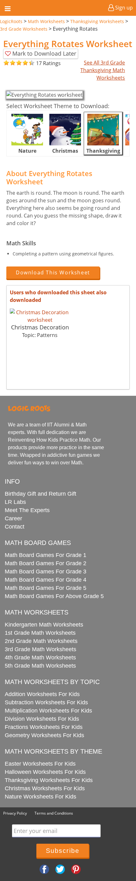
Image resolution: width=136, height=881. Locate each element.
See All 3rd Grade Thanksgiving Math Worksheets (102, 70)
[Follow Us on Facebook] (44, 868)
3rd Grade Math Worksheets (40, 649)
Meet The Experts (27, 510)
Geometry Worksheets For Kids (44, 735)
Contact (14, 526)
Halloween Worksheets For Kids (45, 772)
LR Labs (15, 502)
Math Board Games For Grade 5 (45, 588)
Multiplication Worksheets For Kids (48, 710)
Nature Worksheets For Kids (40, 796)
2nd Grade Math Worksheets (41, 641)
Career (13, 518)
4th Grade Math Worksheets (40, 657)
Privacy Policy (15, 813)
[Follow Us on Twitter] (60, 868)
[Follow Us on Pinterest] (76, 868)
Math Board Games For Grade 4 (45, 580)
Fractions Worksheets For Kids (44, 727)
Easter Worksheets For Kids (40, 764)
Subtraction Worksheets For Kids (46, 702)
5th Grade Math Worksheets (40, 666)
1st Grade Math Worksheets (40, 633)
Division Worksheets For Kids (42, 719)
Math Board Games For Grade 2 (45, 563)
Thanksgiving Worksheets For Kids (49, 780)
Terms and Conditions (53, 813)
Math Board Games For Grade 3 (45, 571)
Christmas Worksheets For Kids (45, 788)
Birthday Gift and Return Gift (40, 494)
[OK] (6, 63)
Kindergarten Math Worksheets (44, 624)
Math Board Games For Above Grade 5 (54, 596)
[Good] (9, 63)
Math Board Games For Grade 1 (45, 555)
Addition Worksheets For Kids (42, 694)
